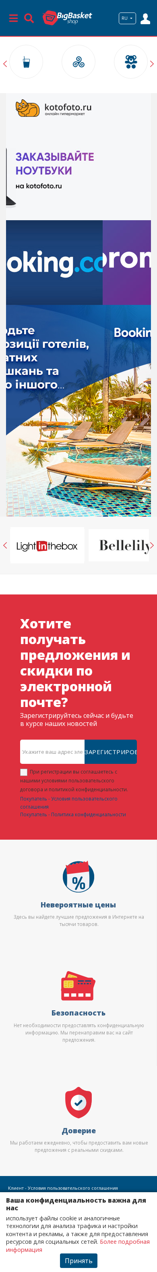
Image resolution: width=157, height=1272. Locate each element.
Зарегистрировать (111, 752)
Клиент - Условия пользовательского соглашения (63, 1188)
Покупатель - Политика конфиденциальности (73, 814)
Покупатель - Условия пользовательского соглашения (69, 802)
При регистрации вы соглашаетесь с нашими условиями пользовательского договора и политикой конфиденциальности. (74, 780)
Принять (79, 1260)
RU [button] (125, 18)
